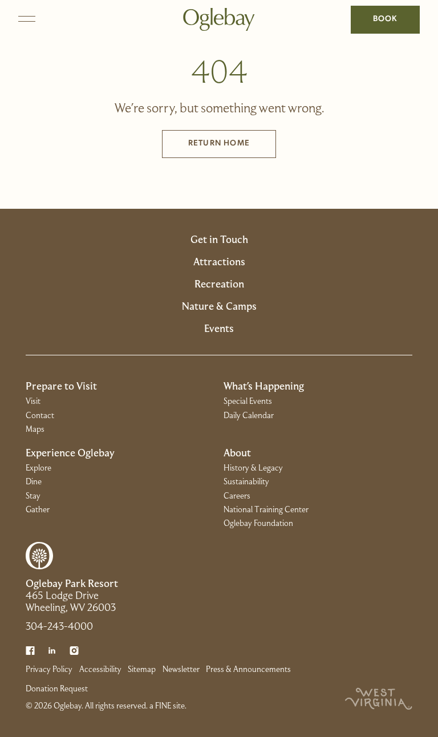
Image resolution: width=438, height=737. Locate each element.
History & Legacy (253, 468)
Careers (237, 496)
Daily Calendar (249, 416)
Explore (38, 468)
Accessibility (100, 670)
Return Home (219, 143)
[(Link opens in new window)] (30, 650)
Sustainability (246, 482)
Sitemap (142, 670)
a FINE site (167, 706)
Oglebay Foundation (258, 524)
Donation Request (57, 689)
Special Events (248, 402)
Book (385, 19)
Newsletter (181, 670)
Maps (35, 430)
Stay (33, 496)
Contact (40, 416)
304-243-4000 (59, 627)
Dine (34, 482)
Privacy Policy (49, 670)
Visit (33, 402)
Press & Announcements (248, 670)
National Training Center (266, 510)
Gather (38, 510)
